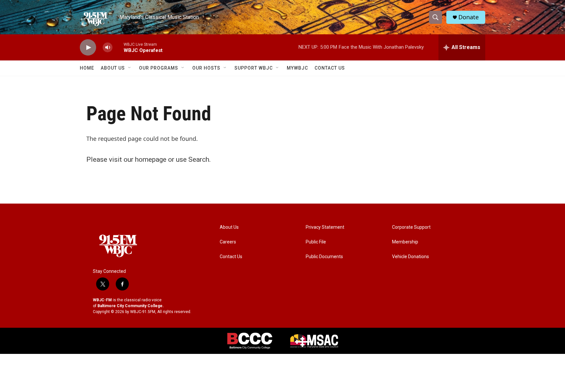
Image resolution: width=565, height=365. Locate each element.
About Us (113, 68)
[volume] (107, 47)
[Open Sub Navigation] (129, 68)
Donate (468, 17)
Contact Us (330, 68)
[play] (88, 47)
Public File (316, 242)
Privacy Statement (325, 227)
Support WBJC (253, 68)
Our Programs (158, 68)
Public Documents (324, 256)
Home (87, 68)
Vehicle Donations (410, 256)
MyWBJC (297, 68)
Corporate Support (411, 227)
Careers (228, 242)
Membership (405, 242)
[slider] (118, 47)
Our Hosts (206, 68)
